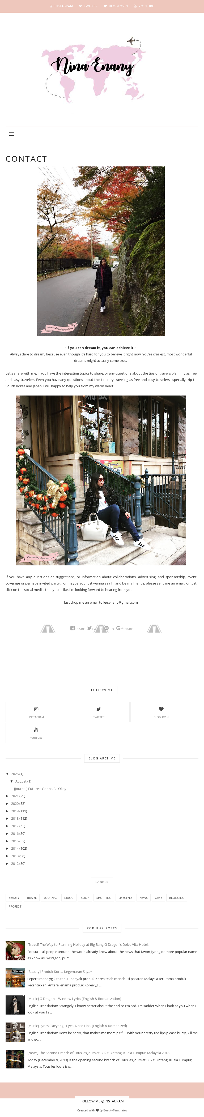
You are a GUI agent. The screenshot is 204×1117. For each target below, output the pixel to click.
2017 (15, 825)
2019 (15, 811)
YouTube (36, 738)
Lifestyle (125, 897)
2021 (15, 795)
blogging (176, 897)
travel (32, 897)
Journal (50, 897)
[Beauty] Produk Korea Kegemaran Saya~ (59, 971)
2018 (15, 818)
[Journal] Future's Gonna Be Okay (40, 788)
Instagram (36, 717)
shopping (103, 897)
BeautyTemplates (115, 1110)
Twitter (98, 717)
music (69, 897)
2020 (15, 803)
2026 (15, 773)
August (21, 781)
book (85, 897)
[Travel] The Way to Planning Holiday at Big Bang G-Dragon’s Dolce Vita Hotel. (87, 944)
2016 (15, 833)
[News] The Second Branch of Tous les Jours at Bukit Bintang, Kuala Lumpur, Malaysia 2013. (98, 1052)
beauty (13, 897)
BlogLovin (161, 717)
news (143, 897)
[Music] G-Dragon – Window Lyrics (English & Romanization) (74, 998)
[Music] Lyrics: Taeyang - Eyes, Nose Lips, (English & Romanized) (77, 1025)
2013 (15, 855)
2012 (15, 863)
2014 (15, 848)
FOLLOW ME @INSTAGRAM (102, 1101)
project (14, 906)
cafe (158, 897)
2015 (15, 841)
